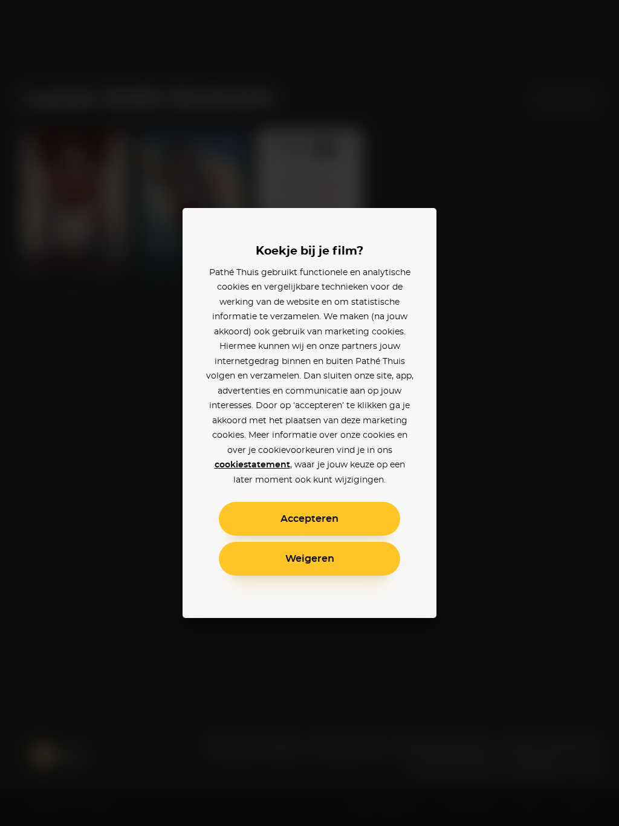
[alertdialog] (309, 413)
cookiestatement (252, 465)
